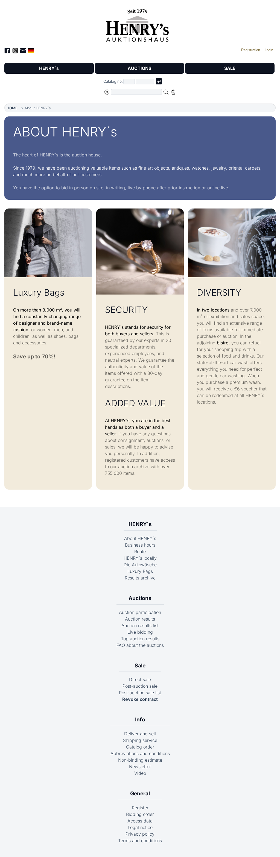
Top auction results (140, 638)
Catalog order (140, 747)
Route (140, 551)
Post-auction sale (140, 686)
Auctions (140, 598)
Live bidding (140, 632)
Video (140, 773)
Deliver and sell (140, 733)
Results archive (140, 578)
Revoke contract (140, 699)
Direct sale (140, 679)
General (140, 793)
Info (140, 719)
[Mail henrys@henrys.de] (23, 51)
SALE (229, 68)
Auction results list (140, 625)
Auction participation (140, 612)
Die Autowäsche (140, 564)
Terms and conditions (140, 840)
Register (140, 807)
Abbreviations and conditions (140, 753)
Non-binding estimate (140, 760)
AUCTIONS (139, 68)
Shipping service (140, 740)
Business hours (140, 545)
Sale (140, 665)
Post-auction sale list (140, 692)
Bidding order (140, 814)
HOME (12, 108)
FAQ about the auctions (140, 645)
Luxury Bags (140, 571)
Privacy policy (140, 834)
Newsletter (140, 766)
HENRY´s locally (140, 558)
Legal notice (140, 827)
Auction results (140, 619)
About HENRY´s (140, 538)
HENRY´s (49, 68)
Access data (140, 821)
